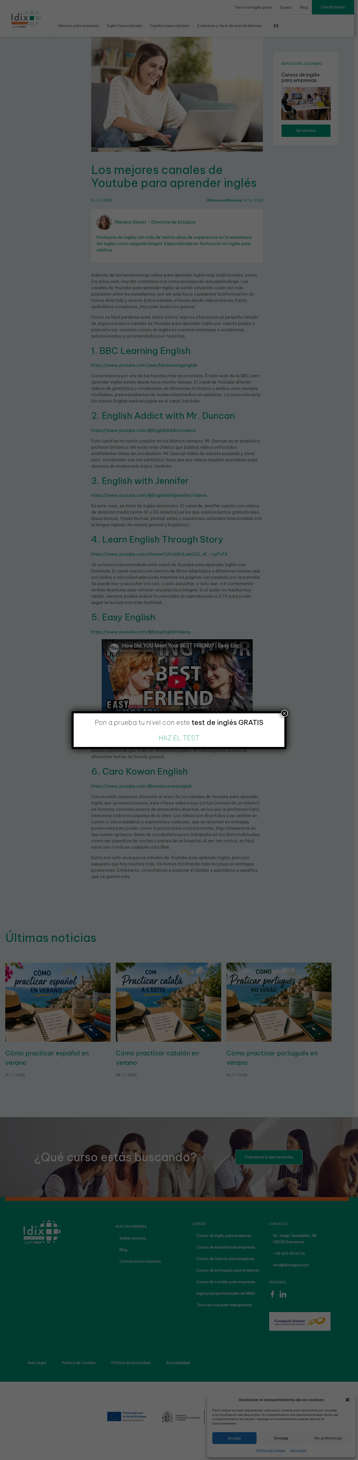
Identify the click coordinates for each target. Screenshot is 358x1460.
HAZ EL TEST (179, 738)
